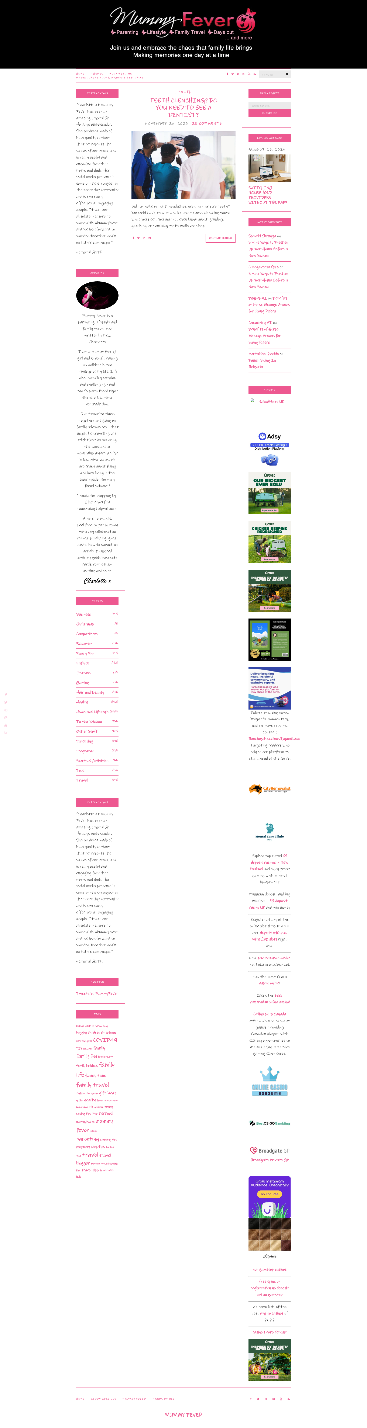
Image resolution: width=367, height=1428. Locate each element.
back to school (93, 1026)
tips (102, 1146)
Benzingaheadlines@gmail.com (274, 738)
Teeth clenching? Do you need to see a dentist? (183, 108)
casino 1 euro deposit (270, 1332)
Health (183, 92)
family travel (92, 1085)
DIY (79, 1049)
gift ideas (107, 1093)
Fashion (82, 663)
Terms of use (164, 1398)
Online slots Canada (269, 1014)
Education (84, 643)
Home (80, 73)
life (91, 1107)
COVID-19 (105, 1040)
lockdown (98, 1107)
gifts (79, 1100)
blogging (81, 1033)
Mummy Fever (183, 1414)
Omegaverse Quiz (263, 267)
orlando (93, 1131)
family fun (86, 1056)
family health (105, 1056)
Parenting (84, 741)
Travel (82, 780)
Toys (80, 770)
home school (82, 1107)
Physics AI (257, 298)
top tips (110, 1147)
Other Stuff (86, 731)
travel (90, 1155)
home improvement (108, 1100)
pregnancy (83, 1147)
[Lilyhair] (269, 1239)
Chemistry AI (260, 322)
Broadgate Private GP (269, 1159)
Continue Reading (220, 238)
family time (95, 1075)
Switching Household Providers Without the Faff (267, 195)
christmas (109, 1032)
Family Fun (85, 653)
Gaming (82, 682)
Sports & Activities (92, 760)
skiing (94, 1147)
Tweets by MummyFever (97, 993)
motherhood (102, 1113)
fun (88, 1093)
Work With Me (121, 73)
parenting (87, 1139)
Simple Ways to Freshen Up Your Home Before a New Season (268, 249)
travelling (95, 1163)
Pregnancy (84, 751)
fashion (80, 1093)
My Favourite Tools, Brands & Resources (110, 77)
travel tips (90, 1170)
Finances (83, 673)
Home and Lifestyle (92, 712)
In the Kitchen (89, 721)
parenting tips (108, 1139)
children (94, 1032)
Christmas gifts (84, 1040)
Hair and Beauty (90, 692)
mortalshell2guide (263, 353)
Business (83, 614)
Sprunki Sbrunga (262, 236)
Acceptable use (103, 1398)
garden (94, 1093)
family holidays (87, 1065)
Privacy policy (135, 1398)
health (90, 1100)
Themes (97, 73)
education (87, 1048)
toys (78, 1155)
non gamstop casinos (270, 1269)
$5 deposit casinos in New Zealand (269, 862)
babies (80, 1026)
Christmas (85, 624)
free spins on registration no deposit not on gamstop (270, 1288)
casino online (269, 983)
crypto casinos (271, 1313)
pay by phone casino (274, 957)
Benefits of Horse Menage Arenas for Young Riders (269, 305)
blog (105, 1026)
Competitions (87, 633)
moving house (85, 1122)
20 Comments (207, 123)
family (99, 1048)
